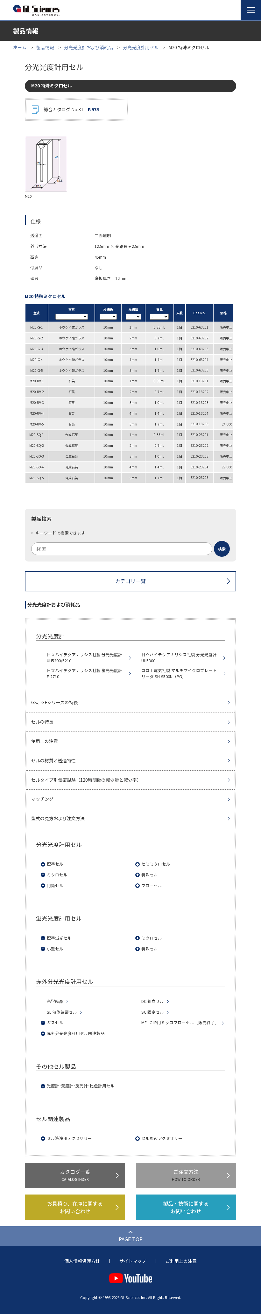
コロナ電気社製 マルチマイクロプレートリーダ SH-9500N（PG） (179, 673)
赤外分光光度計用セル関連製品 (76, 1033)
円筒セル (55, 885)
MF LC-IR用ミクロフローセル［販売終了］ (180, 1022)
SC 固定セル (152, 1012)
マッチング (42, 799)
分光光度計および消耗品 (88, 47)
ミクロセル (57, 875)
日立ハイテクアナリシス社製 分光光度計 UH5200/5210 (84, 658)
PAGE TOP (131, 1239)
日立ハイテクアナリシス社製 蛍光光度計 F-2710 (84, 673)
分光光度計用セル (141, 47)
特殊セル (149, 875)
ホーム (19, 47)
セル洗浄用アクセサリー (69, 1138)
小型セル (55, 949)
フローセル (151, 885)
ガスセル (55, 1022)
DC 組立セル (152, 1001)
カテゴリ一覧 (130, 581)
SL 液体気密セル (62, 1012)
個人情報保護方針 (82, 1261)
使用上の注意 (44, 741)
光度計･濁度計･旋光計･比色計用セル (81, 1086)
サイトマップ (132, 1261)
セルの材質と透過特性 (53, 760)
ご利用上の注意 (181, 1261)
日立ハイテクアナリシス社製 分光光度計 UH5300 (179, 658)
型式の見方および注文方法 (58, 818)
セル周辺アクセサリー (161, 1138)
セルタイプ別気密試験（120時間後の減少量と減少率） (86, 780)
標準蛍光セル (59, 938)
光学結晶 (55, 1001)
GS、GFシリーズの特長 (54, 702)
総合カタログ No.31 (71, 109)
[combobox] (130, 548)
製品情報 (45, 47)
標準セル (55, 864)
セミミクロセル (155, 864)
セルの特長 (42, 721)
